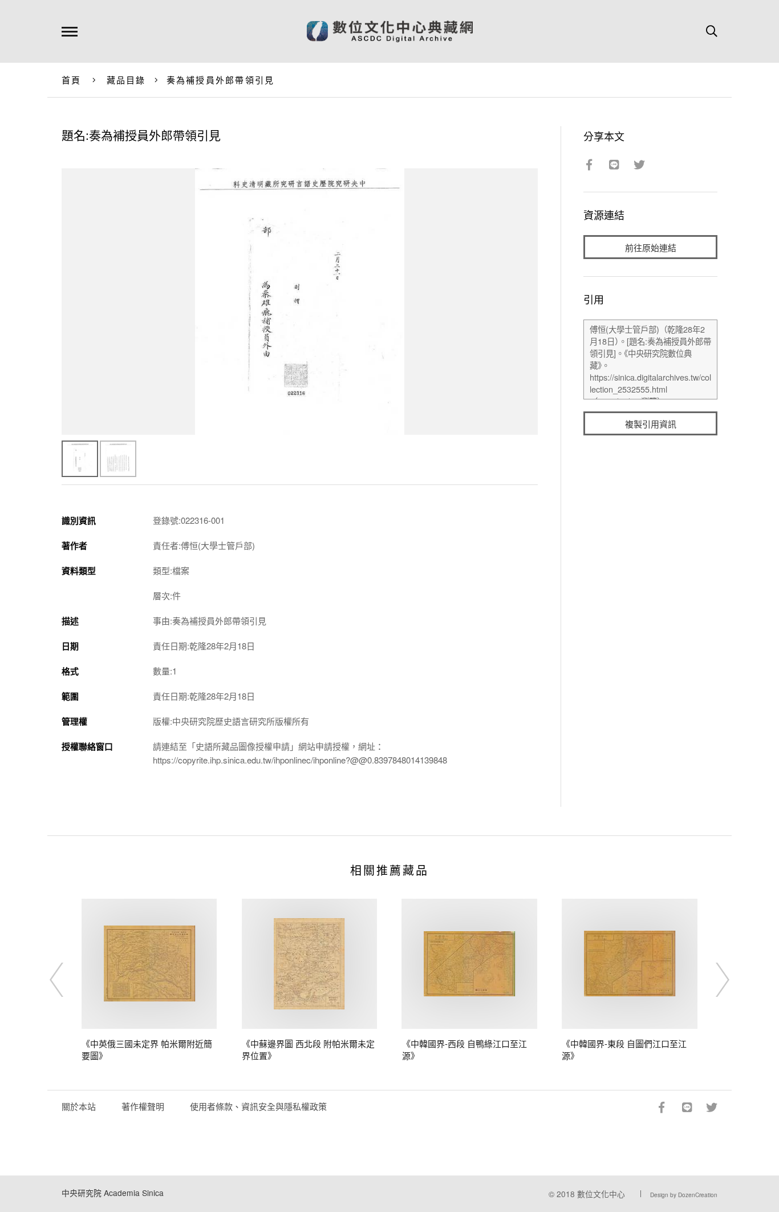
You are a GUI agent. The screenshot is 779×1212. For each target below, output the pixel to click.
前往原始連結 (650, 247)
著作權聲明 (142, 1106)
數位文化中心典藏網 (390, 31)
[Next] (712, 979)
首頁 (72, 80)
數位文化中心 (601, 1193)
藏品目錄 (126, 80)
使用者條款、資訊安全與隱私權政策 (258, 1106)
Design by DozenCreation (683, 1195)
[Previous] (66, 979)
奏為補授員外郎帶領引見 (221, 80)
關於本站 (79, 1106)
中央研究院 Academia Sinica (113, 1192)
